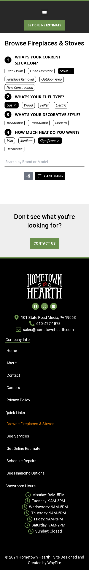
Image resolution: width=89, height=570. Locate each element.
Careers (13, 387)
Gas (9, 105)
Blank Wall (14, 71)
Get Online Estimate (23, 448)
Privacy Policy (18, 400)
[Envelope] (53, 306)
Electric (61, 105)
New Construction (19, 87)
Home (11, 350)
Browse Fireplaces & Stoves (30, 423)
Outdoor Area (51, 79)
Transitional (39, 123)
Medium (26, 140)
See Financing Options (25, 473)
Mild (9, 140)
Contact (13, 375)
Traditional (14, 123)
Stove (64, 71)
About (11, 363)
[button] (44, 12)
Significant (48, 140)
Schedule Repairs (21, 461)
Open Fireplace (41, 71)
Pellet (44, 105)
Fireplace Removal (20, 79)
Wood (28, 105)
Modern (61, 123)
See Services (17, 436)
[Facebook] (35, 306)
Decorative (14, 149)
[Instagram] (44, 306)
